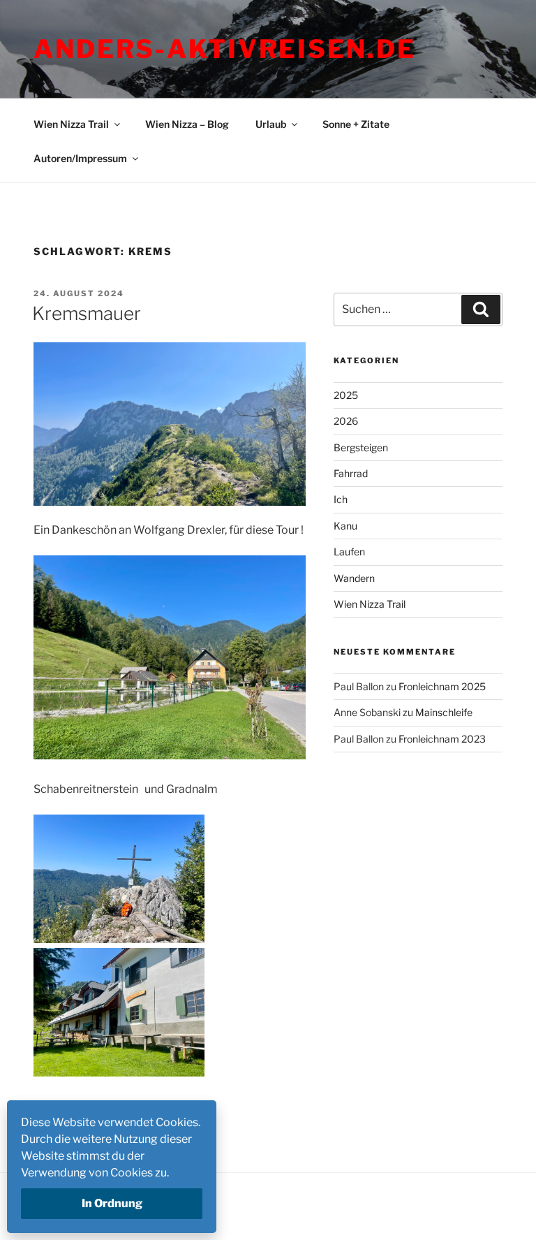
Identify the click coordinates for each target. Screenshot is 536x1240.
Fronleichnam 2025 (442, 686)
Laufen (349, 551)
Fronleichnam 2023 (442, 739)
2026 (346, 421)
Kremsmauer (86, 313)
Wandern (354, 578)
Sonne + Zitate (355, 124)
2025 (346, 395)
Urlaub (270, 124)
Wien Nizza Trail (71, 124)
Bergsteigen (361, 447)
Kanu (345, 526)
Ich (341, 499)
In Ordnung (112, 1203)
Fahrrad (351, 473)
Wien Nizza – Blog (187, 124)
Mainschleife (443, 712)
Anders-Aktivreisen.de (224, 49)
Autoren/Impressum (80, 158)
